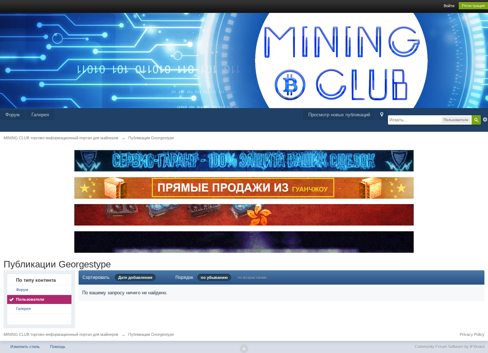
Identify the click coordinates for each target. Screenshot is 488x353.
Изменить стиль (25, 346)
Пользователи (30, 299)
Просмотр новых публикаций (339, 114)
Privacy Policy (472, 334)
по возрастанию (252, 277)
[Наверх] (244, 348)
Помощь (57, 346)
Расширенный (485, 119)
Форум (12, 114)
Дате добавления (135, 277)
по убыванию (214, 277)
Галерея (40, 114)
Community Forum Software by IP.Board (449, 346)
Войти (449, 6)
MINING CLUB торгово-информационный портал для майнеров (61, 334)
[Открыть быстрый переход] (382, 115)
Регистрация (473, 6)
